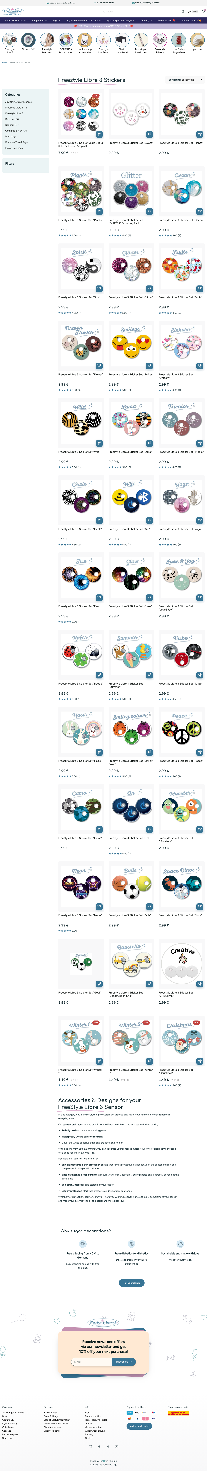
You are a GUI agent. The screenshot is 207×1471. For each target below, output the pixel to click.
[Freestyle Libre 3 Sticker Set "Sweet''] (131, 114)
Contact (6, 1430)
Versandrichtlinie (93, 1427)
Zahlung (89, 1434)
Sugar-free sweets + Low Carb (82, 20)
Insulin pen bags (14, 148)
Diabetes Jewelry (52, 1427)
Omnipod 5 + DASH (16, 130)
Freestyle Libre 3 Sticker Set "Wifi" (129, 529)
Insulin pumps (50, 1412)
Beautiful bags (51, 1416)
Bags (55, 20)
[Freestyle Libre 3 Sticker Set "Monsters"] (181, 809)
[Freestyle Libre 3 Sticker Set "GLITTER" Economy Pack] (131, 191)
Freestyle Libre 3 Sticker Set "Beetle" (80, 683)
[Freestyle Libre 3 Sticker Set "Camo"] (81, 809)
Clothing (145, 20)
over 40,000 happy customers (147, 3)
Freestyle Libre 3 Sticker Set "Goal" (79, 992)
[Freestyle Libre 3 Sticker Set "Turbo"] (181, 654)
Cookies (89, 1438)
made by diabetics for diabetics (62, 3)
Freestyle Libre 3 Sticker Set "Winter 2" (131, 1071)
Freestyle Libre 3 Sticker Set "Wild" (79, 452)
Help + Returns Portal (96, 1420)
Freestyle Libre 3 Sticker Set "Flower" (80, 374)
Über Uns (7, 1438)
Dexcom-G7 (12, 124)
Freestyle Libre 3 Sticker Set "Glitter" (131, 297)
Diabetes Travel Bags (16, 142)
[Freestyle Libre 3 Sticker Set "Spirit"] (81, 268)
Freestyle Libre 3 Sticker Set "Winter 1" (80, 1071)
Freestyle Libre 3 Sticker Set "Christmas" (176, 1071)
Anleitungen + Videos (13, 1412)
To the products (132, 1283)
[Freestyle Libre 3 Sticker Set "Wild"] (81, 423)
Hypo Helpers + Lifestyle (119, 20)
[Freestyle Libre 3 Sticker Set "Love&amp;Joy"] (181, 577)
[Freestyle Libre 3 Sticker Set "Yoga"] (181, 500)
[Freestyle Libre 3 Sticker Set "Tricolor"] (181, 423)
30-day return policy (105, 3)
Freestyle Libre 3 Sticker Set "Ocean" (181, 220)
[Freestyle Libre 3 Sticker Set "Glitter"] (131, 268)
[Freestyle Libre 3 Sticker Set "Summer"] (131, 654)
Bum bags (10, 136)
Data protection (93, 1416)
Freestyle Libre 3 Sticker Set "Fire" (79, 606)
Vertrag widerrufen (139, 1426)
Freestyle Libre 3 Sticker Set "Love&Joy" (176, 608)
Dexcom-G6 (12, 119)
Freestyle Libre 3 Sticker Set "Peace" (181, 760)
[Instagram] (90, 1447)
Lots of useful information (57, 1420)
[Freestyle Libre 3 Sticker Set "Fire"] (81, 577)
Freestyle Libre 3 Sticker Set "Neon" (80, 915)
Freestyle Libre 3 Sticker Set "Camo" (80, 838)
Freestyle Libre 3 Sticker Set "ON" (129, 838)
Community (8, 1420)
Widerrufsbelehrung (95, 1430)
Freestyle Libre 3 (14, 113)
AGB (87, 1412)
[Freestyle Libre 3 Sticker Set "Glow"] (131, 577)
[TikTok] (108, 1447)
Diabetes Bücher (52, 1430)
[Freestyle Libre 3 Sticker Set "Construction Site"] (131, 963)
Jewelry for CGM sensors (18, 101)
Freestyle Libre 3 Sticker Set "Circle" (80, 529)
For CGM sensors (14, 20)
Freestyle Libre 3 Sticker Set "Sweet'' (131, 143)
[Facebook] (99, 1447)
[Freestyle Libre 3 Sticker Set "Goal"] (81, 964)
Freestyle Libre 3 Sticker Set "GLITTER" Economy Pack (126, 222)
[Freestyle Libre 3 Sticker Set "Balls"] (131, 886)
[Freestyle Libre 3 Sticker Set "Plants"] (181, 114)
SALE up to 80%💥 (191, 20)
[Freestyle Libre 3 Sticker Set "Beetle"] (81, 654)
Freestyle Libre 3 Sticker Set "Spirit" (80, 297)
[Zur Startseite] (13, 11)
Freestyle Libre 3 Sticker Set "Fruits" (180, 297)
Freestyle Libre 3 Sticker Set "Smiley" (131, 374)
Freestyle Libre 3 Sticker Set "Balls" (130, 915)
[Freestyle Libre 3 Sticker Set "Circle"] (81, 500)
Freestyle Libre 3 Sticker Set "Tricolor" (181, 452)
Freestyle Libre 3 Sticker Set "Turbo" (180, 683)
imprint (88, 1423)
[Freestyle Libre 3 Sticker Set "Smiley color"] (131, 732)
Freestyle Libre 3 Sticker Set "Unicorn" (176, 376)
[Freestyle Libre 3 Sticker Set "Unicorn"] (181, 345)
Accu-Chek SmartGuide (56, 1423)
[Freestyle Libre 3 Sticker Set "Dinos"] (181, 886)
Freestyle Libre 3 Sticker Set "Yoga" (180, 529)
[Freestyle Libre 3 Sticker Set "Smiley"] (131, 345)
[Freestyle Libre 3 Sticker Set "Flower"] (81, 345)
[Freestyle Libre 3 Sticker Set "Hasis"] (81, 732)
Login (188, 11)
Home (4, 62)
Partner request (10, 1434)
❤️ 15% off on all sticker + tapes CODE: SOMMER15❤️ (103, 26)
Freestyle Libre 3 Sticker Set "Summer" (126, 685)
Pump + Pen (38, 20)
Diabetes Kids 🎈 (166, 20)
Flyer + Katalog (10, 1423)
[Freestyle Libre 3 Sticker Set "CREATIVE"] (181, 963)
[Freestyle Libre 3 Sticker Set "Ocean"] (181, 191)
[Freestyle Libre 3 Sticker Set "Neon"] (81, 886)
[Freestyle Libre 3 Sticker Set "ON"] (131, 809)
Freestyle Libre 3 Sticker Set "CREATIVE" (176, 994)
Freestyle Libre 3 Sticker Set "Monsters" (176, 840)
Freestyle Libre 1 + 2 (16, 107)
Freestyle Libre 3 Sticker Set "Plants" (181, 143)
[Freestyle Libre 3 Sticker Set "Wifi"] (131, 500)
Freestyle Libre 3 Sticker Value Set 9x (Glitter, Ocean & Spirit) (81, 144)
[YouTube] (117, 1447)
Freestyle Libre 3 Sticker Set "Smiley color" (131, 762)
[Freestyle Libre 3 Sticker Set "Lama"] (131, 423)
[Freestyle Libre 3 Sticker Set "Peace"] (181, 732)
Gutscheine (8, 1427)
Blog (4, 1416)
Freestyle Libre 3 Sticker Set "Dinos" (180, 915)
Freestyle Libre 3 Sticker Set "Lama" (130, 452)
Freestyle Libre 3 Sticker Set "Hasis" (80, 760)
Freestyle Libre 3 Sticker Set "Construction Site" (126, 994)
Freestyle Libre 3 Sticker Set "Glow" (130, 606)
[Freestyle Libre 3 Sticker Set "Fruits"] (181, 268)
